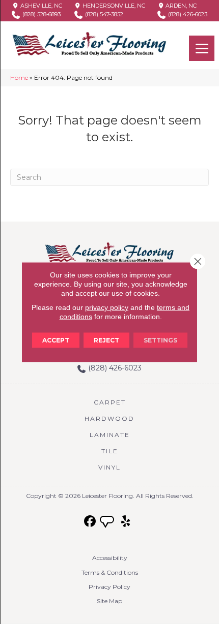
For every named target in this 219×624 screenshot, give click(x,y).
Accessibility (109, 557)
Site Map (109, 601)
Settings (160, 340)
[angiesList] (108, 523)
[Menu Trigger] (201, 48)
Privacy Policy (109, 586)
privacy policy (106, 307)
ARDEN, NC (180, 5)
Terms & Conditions (109, 572)
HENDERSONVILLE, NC (113, 5)
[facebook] (90, 521)
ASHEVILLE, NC (40, 5)
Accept (55, 340)
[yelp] (126, 521)
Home (19, 77)
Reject (106, 340)
